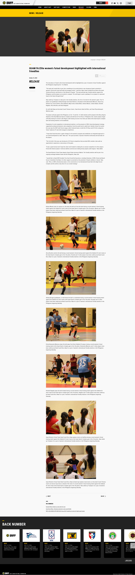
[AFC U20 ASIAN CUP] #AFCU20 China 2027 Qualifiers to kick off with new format (65, 511)
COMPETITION (66, 7)
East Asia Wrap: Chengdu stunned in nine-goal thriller (58, 509)
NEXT (49, 496)
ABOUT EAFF (47, 7)
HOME (39, 7)
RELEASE (81, 7)
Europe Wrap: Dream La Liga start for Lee (55, 506)
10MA (95, 7)
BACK (102, 496)
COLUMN (88, 7)
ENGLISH (103, 59)
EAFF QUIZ (57, 7)
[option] (10, 543)
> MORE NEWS (128, 560)
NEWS (74, 7)
